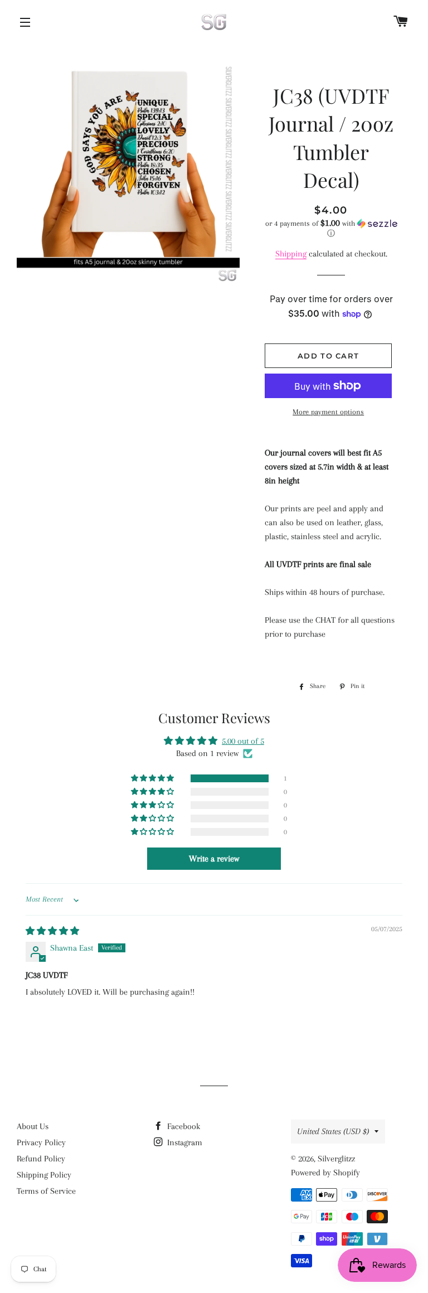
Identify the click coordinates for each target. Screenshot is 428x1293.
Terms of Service (46, 1191)
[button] (331, 228)
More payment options (328, 412)
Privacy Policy (41, 1142)
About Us (32, 1126)
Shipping (291, 254)
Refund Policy (41, 1159)
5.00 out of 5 (243, 741)
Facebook (182, 1126)
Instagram (183, 1142)
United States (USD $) (333, 1131)
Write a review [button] (214, 859)
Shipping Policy (44, 1175)
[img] (52, 931)
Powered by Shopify (325, 1173)
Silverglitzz (336, 1159)
